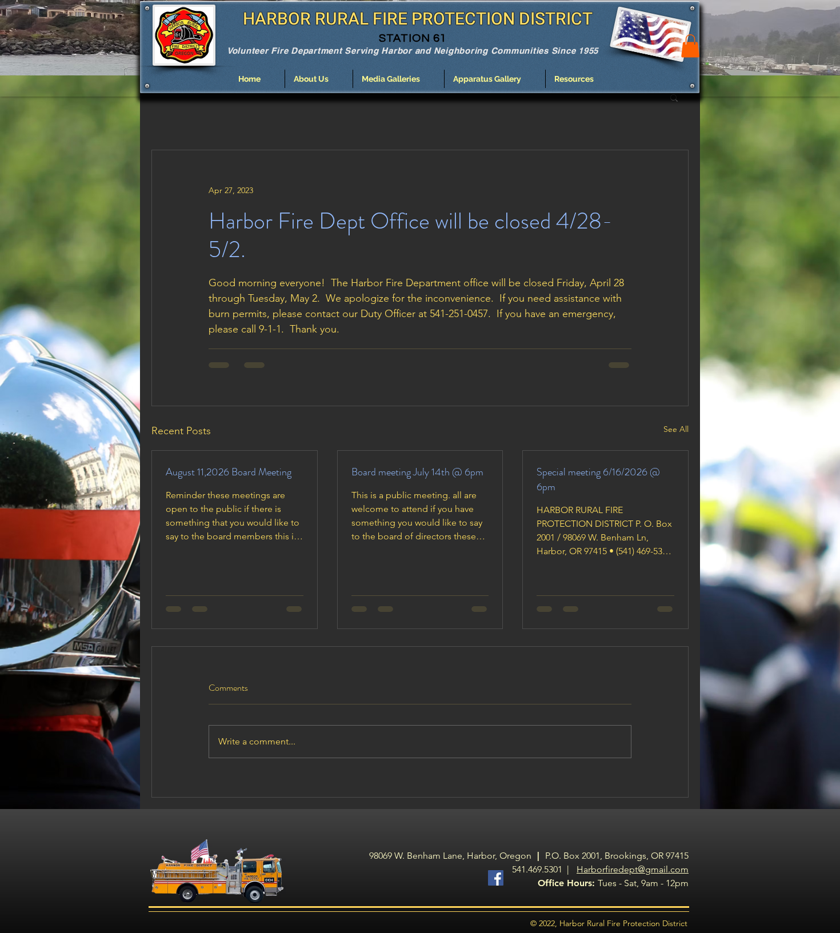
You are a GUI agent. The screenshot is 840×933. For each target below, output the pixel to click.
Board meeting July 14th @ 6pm (417, 472)
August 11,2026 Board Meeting (228, 472)
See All (676, 429)
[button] (319, 79)
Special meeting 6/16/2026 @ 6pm (598, 479)
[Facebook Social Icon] (495, 878)
